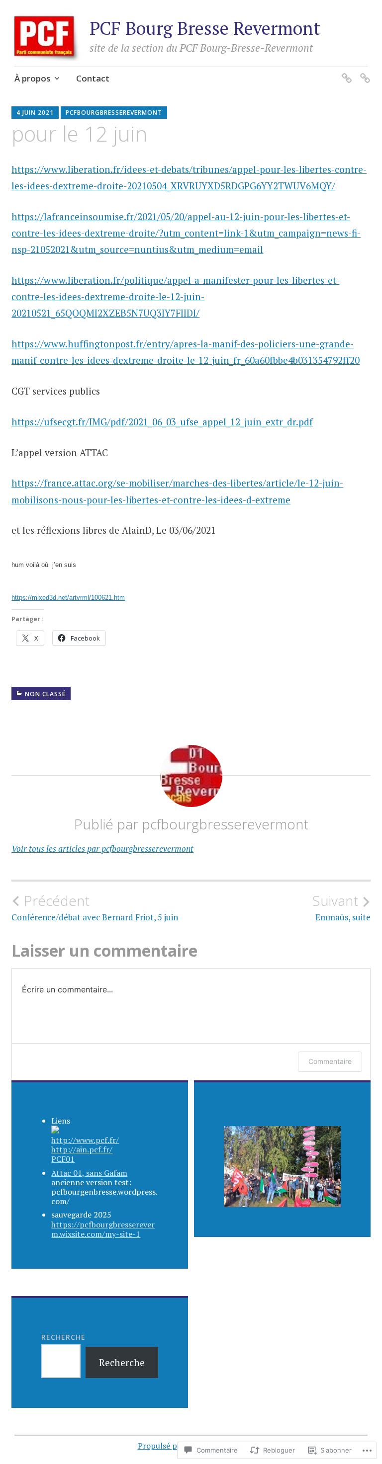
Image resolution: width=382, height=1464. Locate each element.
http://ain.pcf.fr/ (81, 1149)
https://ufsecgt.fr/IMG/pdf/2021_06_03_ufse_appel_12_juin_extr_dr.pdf (162, 421)
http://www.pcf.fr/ (85, 1140)
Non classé (45, 694)
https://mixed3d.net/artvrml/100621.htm (68, 597)
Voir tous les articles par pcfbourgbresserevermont (102, 848)
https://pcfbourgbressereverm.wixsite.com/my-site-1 (103, 1229)
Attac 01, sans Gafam (89, 1172)
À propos (32, 78)
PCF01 (63, 1158)
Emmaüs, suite (341, 907)
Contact (92, 78)
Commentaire (330, 1061)
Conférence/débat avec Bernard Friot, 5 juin (94, 907)
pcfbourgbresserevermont (114, 112)
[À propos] (345, 72)
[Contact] (363, 72)
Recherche (63, 1337)
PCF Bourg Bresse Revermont (205, 28)
